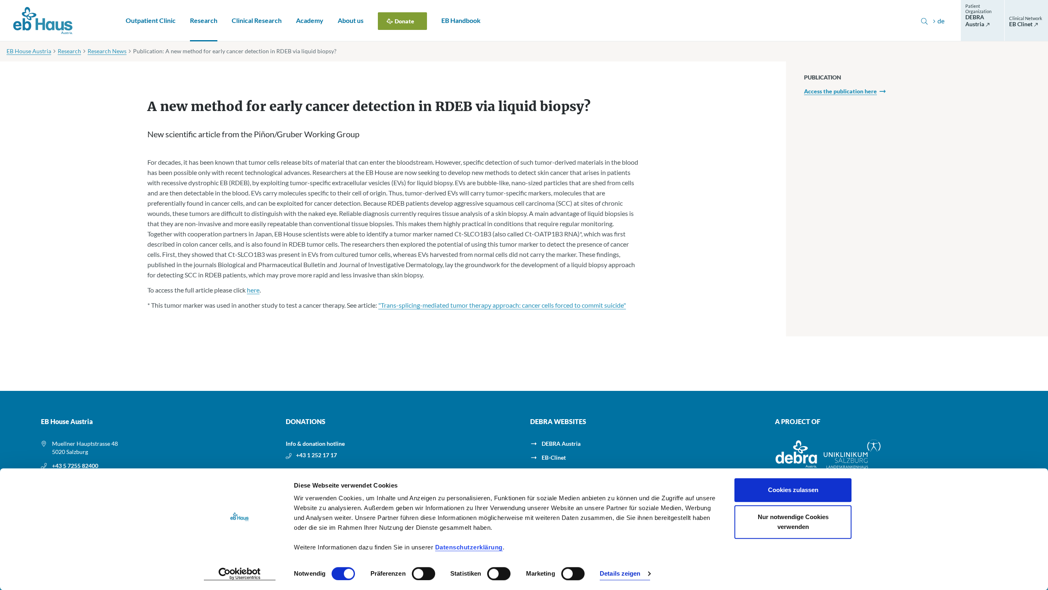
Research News (107, 51)
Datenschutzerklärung (469, 547)
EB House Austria (29, 51)
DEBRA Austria (561, 443)
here (253, 290)
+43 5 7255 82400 (75, 465)
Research (203, 20)
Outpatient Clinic (151, 20)
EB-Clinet (554, 457)
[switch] (423, 573)
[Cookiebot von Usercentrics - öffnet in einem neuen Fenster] (240, 574)
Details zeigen (620, 573)
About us (351, 20)
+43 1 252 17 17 (316, 455)
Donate (404, 21)
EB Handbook (461, 20)
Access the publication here (840, 91)
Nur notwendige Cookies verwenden (793, 521)
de (940, 21)
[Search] (924, 21)
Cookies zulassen (793, 489)
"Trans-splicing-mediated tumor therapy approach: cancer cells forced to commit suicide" (502, 305)
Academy (309, 20)
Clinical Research (257, 20)
